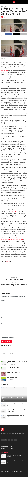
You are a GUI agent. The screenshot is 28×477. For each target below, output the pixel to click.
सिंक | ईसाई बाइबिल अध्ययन (12, 377)
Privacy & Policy (14, 471)
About (2, 471)
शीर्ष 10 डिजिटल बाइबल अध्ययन (13, 367)
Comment (3, 300)
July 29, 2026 (5, 400)
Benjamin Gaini (8, 17)
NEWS (6, 6)
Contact (21, 471)
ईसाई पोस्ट (8, 261)
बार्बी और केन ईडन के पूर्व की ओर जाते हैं (14, 372)
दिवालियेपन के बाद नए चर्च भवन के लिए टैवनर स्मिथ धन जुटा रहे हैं (14, 397)
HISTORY (3, 449)
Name (3, 317)
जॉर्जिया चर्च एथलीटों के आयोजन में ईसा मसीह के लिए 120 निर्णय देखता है (16, 410)
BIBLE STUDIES (4, 446)
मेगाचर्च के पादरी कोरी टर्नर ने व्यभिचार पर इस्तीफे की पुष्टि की (17, 362)
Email (2, 323)
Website (3, 330)
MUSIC (11, 446)
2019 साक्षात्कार (15, 211)
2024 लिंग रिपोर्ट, (4, 70)
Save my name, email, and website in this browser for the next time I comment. (14, 336)
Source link (3, 271)
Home (2, 6)
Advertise (7, 471)
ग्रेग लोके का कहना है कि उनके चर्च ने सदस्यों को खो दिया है (17, 404)
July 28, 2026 (10, 407)
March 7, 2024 (17, 17)
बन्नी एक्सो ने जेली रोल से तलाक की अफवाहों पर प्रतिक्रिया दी (15, 416)
